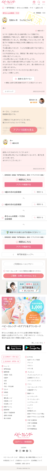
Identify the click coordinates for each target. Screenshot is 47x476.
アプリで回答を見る (23, 129)
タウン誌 (30, 368)
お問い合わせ (26, 463)
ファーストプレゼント (34, 381)
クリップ (10, 91)
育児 (5, 383)
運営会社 (22, 457)
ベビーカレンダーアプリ (34, 387)
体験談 (6, 392)
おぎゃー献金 (31, 426)
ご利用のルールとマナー (23, 264)
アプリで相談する (23, 184)
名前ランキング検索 (33, 360)
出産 (5, 381)
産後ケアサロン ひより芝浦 (35, 417)
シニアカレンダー (32, 402)
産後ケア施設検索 (9, 412)
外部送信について (8, 460)
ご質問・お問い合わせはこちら (23, 275)
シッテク (30, 405)
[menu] (43, 2)
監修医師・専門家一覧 (12, 361)
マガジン (30, 365)
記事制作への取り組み (12, 357)
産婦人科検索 (8, 415)
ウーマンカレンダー (33, 399)
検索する (40, 192)
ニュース (6, 366)
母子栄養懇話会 (32, 429)
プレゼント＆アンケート (34, 375)
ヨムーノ (30, 408)
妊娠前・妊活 (8, 375)
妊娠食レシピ (8, 401)
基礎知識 (6, 372)
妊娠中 (6, 378)
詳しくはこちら (37, 343)
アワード (30, 363)
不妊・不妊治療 (8, 386)
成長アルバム (8, 407)
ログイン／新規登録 (23, 441)
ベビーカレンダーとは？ (10, 457)
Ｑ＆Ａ (6, 389)
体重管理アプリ (32, 390)
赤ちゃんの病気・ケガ (25, 8)
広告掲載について (36, 460)
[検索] (39, 2)
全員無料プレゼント (33, 378)
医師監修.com (31, 411)
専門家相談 (10, 8)
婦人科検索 (7, 418)
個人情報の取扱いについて (34, 457)
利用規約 (18, 463)
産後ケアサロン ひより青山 (35, 414)
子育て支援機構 (32, 423)
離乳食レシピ (8, 398)
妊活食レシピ (8, 404)
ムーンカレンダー (32, 396)
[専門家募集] (23, 287)
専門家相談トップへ (25, 254)
